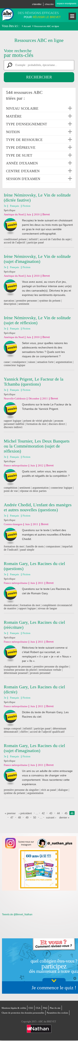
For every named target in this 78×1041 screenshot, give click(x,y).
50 (34, 817)
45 (66, 813)
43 (50, 813)
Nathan (39, 1029)
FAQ (45, 1008)
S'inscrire (49, 4)
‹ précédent (25, 813)
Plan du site (55, 1008)
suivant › (51, 817)
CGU (31, 1008)
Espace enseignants (66, 3)
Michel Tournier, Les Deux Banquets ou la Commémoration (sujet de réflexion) (37, 446)
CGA (38, 1008)
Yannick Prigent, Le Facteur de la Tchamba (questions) (33, 382)
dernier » (64, 817)
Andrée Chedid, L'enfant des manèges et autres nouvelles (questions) (38, 507)
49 (27, 817)
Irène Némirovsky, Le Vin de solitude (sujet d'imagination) (37, 259)
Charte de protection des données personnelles (23, 1013)
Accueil (27, 26)
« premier (10, 813)
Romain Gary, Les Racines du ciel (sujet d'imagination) (34, 748)
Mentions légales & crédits (14, 1008)
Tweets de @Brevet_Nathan (17, 914)
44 (58, 813)
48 (19, 817)
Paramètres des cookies (57, 1013)
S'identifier (37, 4)
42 (43, 813)
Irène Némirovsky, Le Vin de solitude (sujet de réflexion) (37, 320)
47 (11, 817)
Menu (72, 16)
